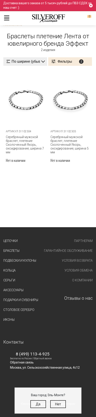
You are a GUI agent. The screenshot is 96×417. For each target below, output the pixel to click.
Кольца (9, 270)
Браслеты (11, 250)
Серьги (9, 280)
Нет (58, 404)
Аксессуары (13, 290)
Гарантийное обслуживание (68, 250)
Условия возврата (77, 260)
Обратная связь (22, 362)
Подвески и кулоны (19, 260)
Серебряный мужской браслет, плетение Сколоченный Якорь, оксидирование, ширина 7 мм (25, 144)
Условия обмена (79, 270)
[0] (85, 18)
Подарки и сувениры (20, 300)
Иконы (9, 319)
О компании (82, 280)
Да (38, 404)
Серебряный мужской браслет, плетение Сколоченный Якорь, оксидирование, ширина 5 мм (69, 144)
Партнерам (83, 241)
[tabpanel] (26, 98)
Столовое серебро (18, 310)
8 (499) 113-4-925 (33, 354)
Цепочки (10, 241)
